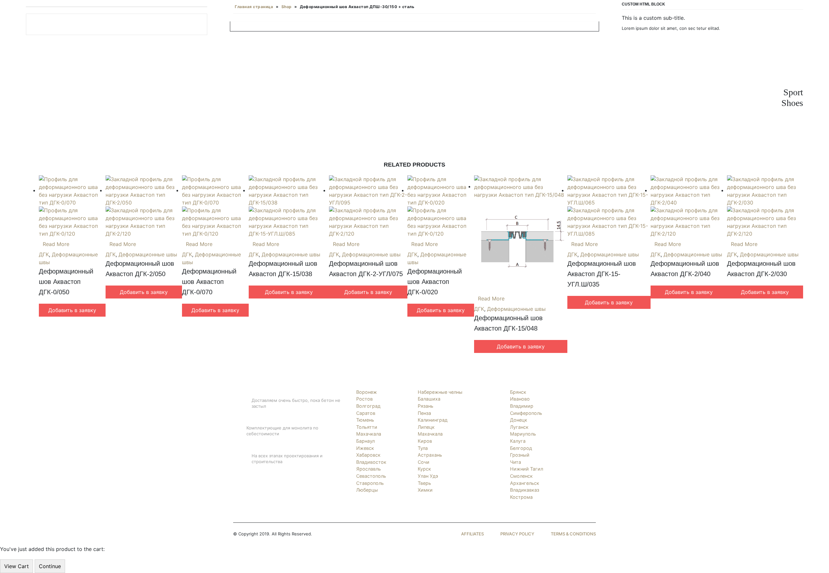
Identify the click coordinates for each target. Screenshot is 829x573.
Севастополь (371, 476)
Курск (424, 469)
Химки (425, 490)
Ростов (364, 399)
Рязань (425, 406)
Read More (56, 244)
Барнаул (365, 441)
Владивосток (371, 462)
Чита (515, 462)
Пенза (424, 413)
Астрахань (430, 455)
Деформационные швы (148, 254)
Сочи (423, 462)
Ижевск (365, 448)
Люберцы (367, 490)
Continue (50, 566)
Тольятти (366, 427)
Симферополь (526, 413)
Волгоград (368, 406)
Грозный (519, 455)
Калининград (433, 420)
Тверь (424, 483)
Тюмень (365, 420)
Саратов (365, 413)
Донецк (518, 420)
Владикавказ (524, 490)
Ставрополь (370, 483)
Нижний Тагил (526, 469)
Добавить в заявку (72, 310)
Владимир (521, 406)
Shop (286, 6)
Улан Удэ (428, 476)
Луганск (519, 427)
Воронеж (366, 392)
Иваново (520, 399)
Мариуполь (523, 434)
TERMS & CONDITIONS (573, 533)
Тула (423, 448)
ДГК (44, 254)
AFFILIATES (472, 533)
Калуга (518, 441)
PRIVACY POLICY (517, 533)
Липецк (426, 427)
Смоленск (521, 476)
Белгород (521, 448)
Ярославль (368, 469)
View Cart (16, 566)
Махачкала (368, 434)
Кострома (521, 497)
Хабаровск (368, 455)
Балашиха (429, 399)
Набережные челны (440, 392)
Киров (425, 441)
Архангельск (524, 483)
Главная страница (254, 6)
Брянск (518, 392)
